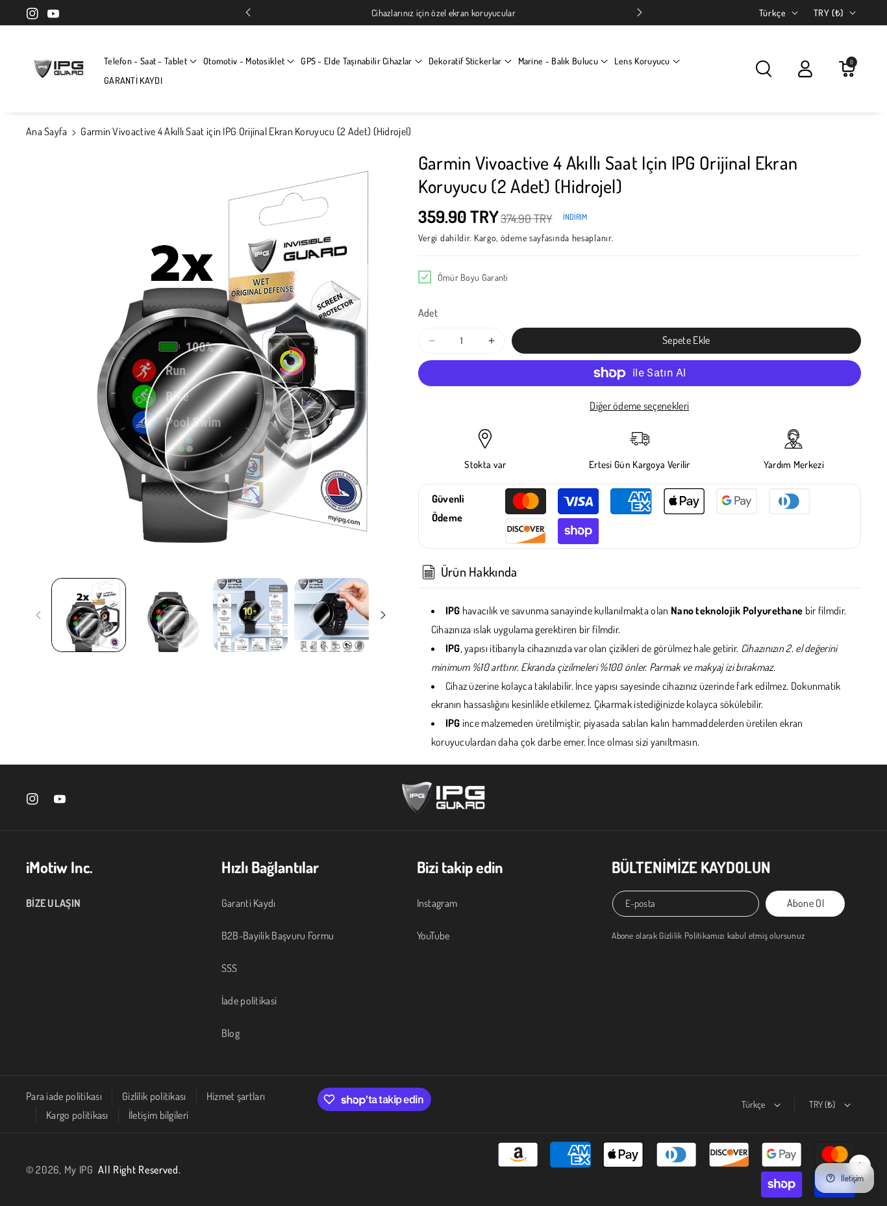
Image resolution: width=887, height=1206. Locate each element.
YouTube (433, 935)
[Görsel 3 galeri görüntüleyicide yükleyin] (250, 615)
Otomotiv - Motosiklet (243, 60)
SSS (229, 968)
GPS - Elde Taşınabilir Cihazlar (356, 60)
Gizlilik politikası (154, 1096)
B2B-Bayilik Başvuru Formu (277, 935)
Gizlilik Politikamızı (692, 935)
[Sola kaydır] (38, 615)
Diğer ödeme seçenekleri (639, 405)
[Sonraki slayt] (640, 12)
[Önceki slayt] (248, 12)
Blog (230, 1033)
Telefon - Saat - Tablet (145, 60)
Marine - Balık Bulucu (558, 60)
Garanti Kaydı (248, 903)
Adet (428, 312)
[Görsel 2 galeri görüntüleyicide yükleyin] (169, 615)
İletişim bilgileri (158, 1114)
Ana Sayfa (47, 131)
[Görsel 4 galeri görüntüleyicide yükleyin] (331, 615)
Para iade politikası (64, 1096)
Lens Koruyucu (642, 60)
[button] (150, 61)
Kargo (485, 237)
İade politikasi (249, 1000)
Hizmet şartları (236, 1096)
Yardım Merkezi (794, 464)
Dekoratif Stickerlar (465, 60)
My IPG (79, 1169)
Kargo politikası (77, 1114)
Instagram (437, 903)
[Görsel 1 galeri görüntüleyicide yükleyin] (88, 615)
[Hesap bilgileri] (805, 69)
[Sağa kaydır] (383, 615)
